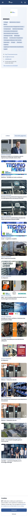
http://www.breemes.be (11, 54)
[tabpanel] (14, 301)
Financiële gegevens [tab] (20, 136)
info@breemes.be (9, 57)
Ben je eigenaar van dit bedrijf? (11, 65)
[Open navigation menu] (2, 2)
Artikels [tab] (8, 136)
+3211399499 (8, 59)
